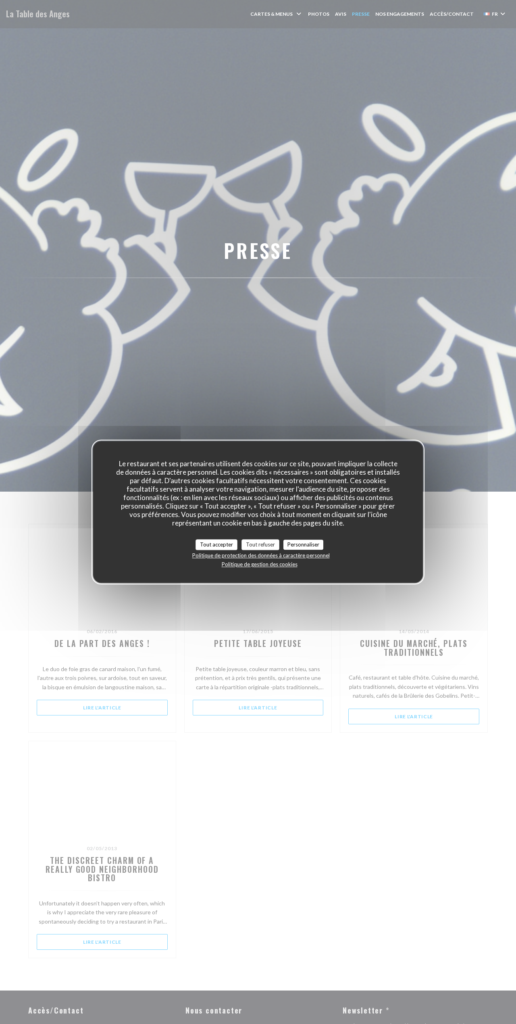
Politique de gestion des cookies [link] (260, 564)
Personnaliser (303, 544)
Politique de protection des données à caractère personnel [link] (261, 555)
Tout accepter (216, 544)
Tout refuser (260, 544)
